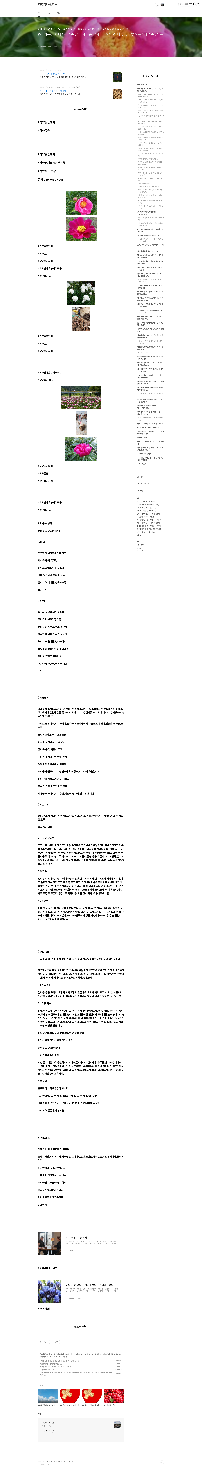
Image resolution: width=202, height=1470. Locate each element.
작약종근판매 (155, 514)
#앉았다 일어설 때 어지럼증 (49, 1364)
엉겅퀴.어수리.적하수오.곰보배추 (148, 251)
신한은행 (158, 520)
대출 (138, 523)
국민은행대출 (157, 529)
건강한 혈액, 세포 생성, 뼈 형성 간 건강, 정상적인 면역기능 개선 (65, 77)
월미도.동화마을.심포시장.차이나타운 (150, 423)
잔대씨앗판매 (152, 501)
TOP (162, 1462)
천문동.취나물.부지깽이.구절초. (148, 159)
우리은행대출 (141, 520)
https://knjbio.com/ (48, 70)
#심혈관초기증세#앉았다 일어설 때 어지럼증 (55, 1366)
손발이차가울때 (142, 437)
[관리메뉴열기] (198, 4)
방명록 (59, 12)
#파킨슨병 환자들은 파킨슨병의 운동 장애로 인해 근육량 (59, 1361)
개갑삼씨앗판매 (152, 532)
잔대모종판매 (141, 526)
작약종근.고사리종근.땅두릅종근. (148, 186)
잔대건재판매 (151, 526)
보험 (154, 508)
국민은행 (140, 517)
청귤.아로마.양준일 (144, 183)
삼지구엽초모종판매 (143, 514)
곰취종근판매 (141, 505)
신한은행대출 (141, 532)
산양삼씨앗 (150, 505)
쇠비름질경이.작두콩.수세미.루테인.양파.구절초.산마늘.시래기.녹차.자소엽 (67, 1354)
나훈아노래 (144, 523)
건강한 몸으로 (48, 4)
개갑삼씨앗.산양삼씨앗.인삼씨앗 (148, 235)
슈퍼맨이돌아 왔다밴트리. (146, 454)
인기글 (146, 483)
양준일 (149, 529)
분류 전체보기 (142, 84)
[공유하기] (44, 1342)
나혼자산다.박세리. (144, 353)
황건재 (159, 526)
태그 (48, 12)
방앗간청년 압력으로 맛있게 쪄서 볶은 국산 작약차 (60, 94)
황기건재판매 (141, 529)
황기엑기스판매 (149, 517)
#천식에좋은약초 (46, 1369)
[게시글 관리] (47, 1342)
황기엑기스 (150, 520)
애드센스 (140, 535)
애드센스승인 (141, 511)
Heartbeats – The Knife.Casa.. (149, 427)
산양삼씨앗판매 (155, 523)
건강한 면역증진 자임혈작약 (52, 73)
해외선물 (148, 508)
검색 (157, 4)
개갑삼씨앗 (140, 508)
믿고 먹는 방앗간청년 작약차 (53, 90)
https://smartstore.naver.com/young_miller (58, 87)
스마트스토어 (141, 464)
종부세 (145, 501)
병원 (156, 505)
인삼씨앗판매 (151, 511)
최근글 (139, 483)
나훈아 (139, 501)
